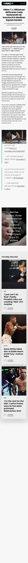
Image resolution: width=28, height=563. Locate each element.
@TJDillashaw (18, 178)
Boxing (5, 345)
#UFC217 (13, 148)
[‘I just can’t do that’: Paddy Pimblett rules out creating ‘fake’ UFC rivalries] (14, 286)
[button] (24, 3)
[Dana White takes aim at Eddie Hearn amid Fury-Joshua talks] (14, 339)
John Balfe (14, 28)
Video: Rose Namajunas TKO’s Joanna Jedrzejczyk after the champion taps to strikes (14, 227)
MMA (5, 291)
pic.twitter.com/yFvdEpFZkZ (15, 151)
